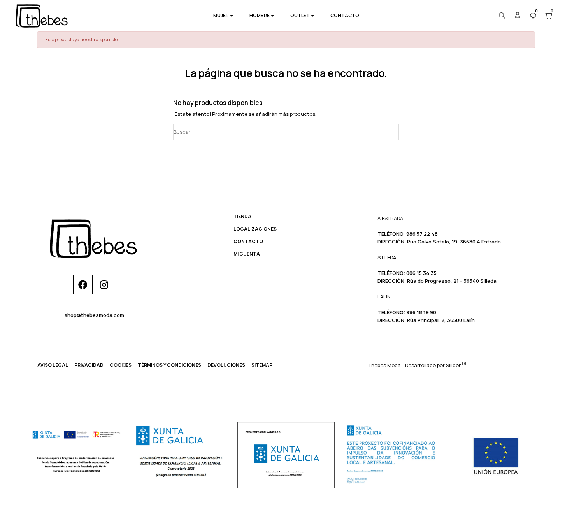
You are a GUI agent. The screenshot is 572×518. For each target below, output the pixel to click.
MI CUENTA (246, 253)
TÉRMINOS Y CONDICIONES (169, 365)
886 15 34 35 (421, 273)
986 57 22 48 (422, 233)
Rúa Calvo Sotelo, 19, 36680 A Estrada (454, 241)
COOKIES (121, 365)
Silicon (456, 365)
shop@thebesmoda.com (94, 315)
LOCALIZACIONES (255, 229)
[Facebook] (83, 284)
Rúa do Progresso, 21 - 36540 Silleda (452, 280)
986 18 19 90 (421, 312)
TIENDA (242, 216)
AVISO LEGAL (52, 365)
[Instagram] (104, 284)
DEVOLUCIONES (226, 365)
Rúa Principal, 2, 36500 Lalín (441, 320)
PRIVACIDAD (89, 365)
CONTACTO (248, 241)
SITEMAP (261, 365)
